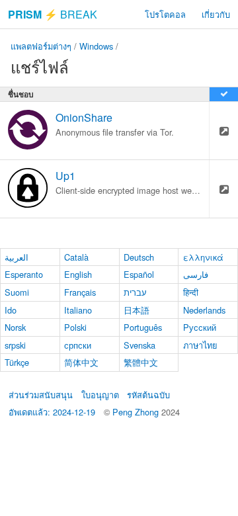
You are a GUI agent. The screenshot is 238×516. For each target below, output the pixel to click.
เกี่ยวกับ (216, 14)
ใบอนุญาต (100, 394)
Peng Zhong (136, 412)
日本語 (136, 310)
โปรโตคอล (165, 14)
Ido (11, 310)
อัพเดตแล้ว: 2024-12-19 (52, 412)
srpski (15, 345)
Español (139, 274)
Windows (96, 46)
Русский (199, 327)
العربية (16, 257)
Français (80, 292)
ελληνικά (203, 257)
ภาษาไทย (200, 345)
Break (52, 14)
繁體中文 (141, 362)
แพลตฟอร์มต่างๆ (41, 46)
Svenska (139, 345)
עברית (135, 292)
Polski (75, 327)
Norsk (15, 327)
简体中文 (81, 362)
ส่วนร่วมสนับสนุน (41, 394)
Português (143, 327)
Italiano (78, 310)
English (78, 274)
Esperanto (24, 274)
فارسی (195, 274)
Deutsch (139, 257)
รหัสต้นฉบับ (148, 394)
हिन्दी (190, 292)
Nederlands (204, 310)
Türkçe (17, 362)
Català (76, 257)
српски (77, 345)
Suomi (17, 292)
